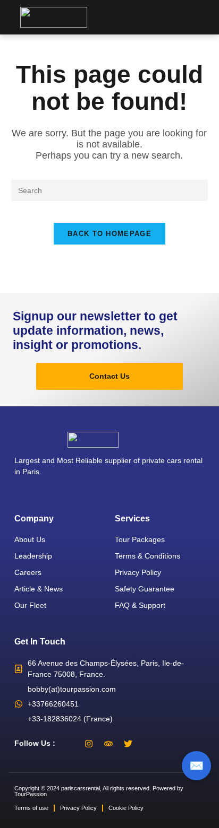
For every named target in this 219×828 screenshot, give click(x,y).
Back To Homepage (109, 234)
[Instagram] (88, 743)
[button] (209, 17)
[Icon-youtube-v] (147, 743)
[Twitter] (128, 743)
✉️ (196, 765)
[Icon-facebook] (69, 743)
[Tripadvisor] (108, 743)
